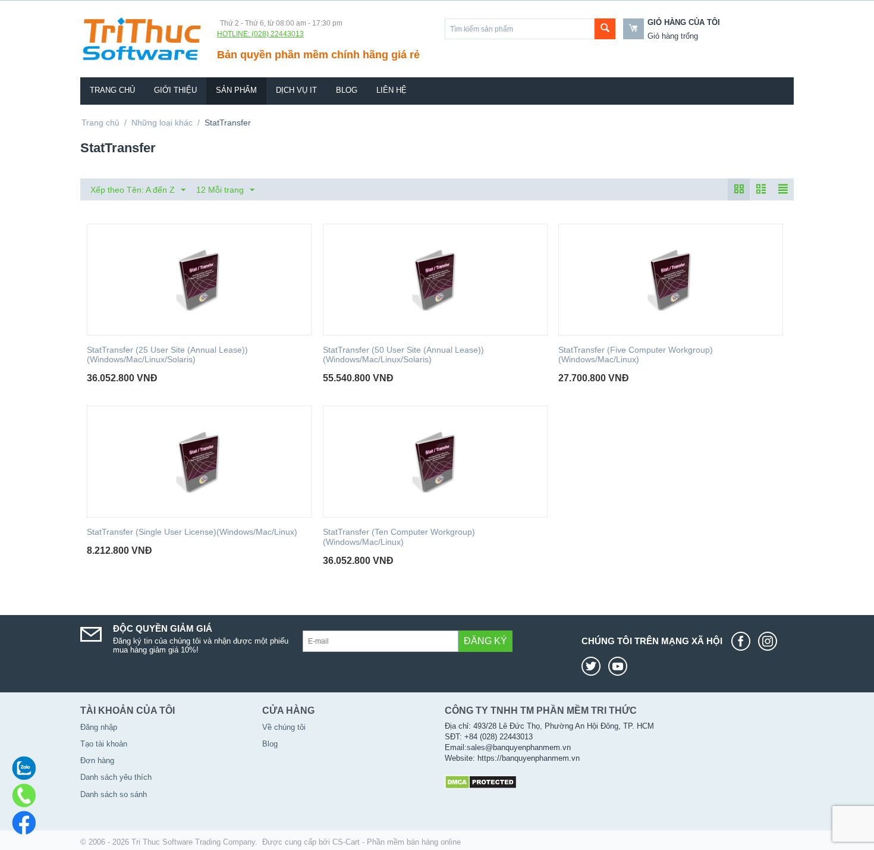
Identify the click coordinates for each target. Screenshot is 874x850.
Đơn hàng (97, 760)
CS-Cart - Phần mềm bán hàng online (396, 842)
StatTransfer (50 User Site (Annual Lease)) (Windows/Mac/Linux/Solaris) (403, 355)
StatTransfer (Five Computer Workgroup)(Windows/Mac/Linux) (635, 355)
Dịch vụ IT (296, 90)
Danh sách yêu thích (116, 777)
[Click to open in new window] (743, 641)
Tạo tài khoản (103, 743)
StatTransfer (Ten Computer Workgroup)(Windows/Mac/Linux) (399, 537)
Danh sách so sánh (113, 794)
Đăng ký (485, 641)
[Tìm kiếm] (605, 28)
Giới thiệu (175, 90)
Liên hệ (391, 90)
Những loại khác (162, 122)
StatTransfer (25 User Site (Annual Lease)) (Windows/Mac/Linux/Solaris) (167, 355)
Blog (346, 90)
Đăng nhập (98, 727)
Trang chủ (112, 90)
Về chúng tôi (284, 727)
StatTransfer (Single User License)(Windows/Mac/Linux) (192, 532)
